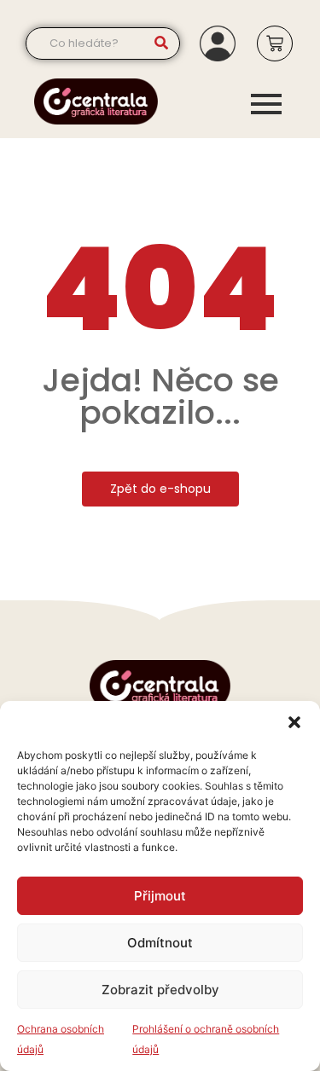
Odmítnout (160, 943)
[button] (294, 722)
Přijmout (160, 896)
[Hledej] (160, 43)
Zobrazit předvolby (160, 989)
